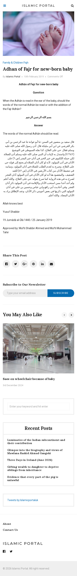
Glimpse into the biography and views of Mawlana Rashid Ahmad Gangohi (34, 452)
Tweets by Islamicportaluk (22, 500)
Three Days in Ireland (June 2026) (29, 460)
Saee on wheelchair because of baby (29, 379)
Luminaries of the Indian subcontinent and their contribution (36, 441)
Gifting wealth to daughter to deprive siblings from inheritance (33, 468)
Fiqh (26, 62)
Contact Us (10, 530)
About (7, 524)
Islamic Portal (38, 5)
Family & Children (13, 62)
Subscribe (60, 293)
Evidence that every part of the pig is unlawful (32, 478)
